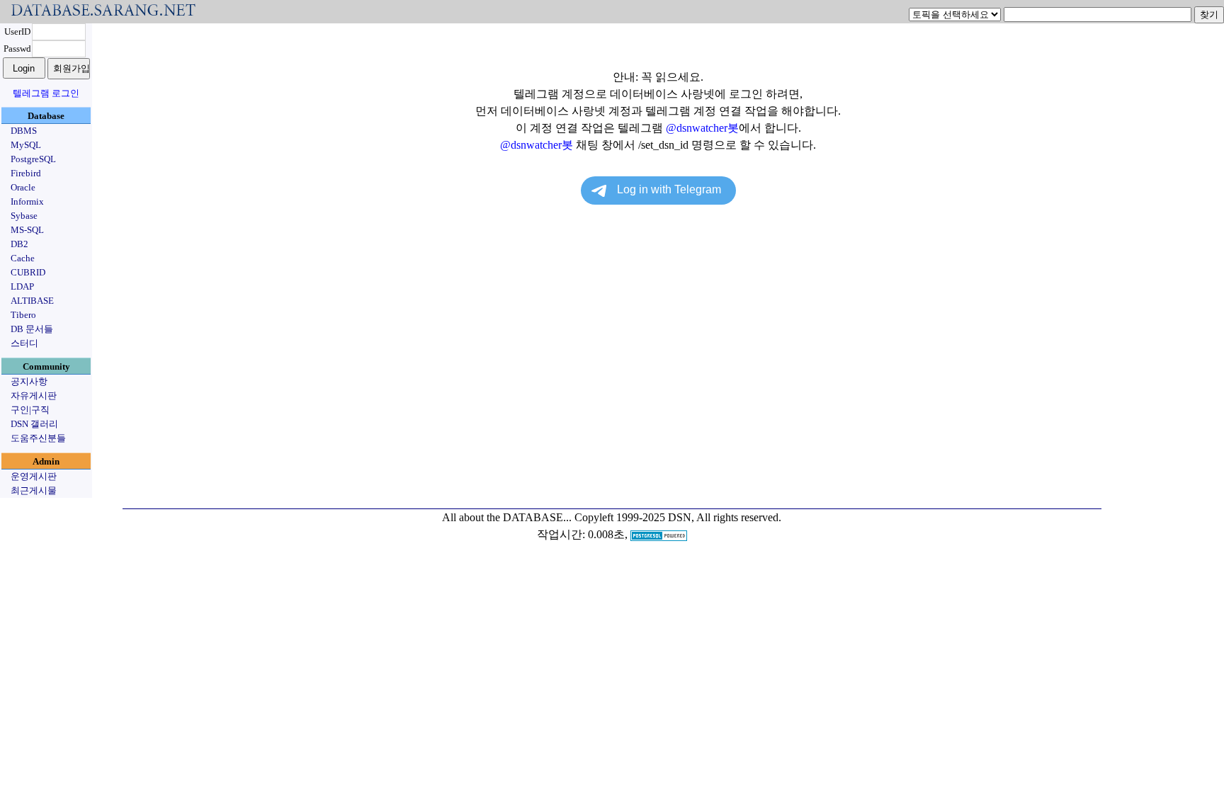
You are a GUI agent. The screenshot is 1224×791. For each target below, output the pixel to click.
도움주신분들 (38, 438)
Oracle (23, 187)
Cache (23, 258)
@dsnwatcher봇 (702, 128)
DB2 (19, 244)
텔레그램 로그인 (46, 93)
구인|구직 (30, 409)
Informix (27, 201)
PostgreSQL (33, 159)
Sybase (24, 215)
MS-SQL (27, 229)
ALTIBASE (32, 300)
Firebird (26, 173)
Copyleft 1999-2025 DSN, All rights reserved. (677, 517)
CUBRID (28, 272)
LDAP (22, 286)
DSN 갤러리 (34, 424)
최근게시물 (34, 490)
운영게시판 (34, 476)
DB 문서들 (32, 329)
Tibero (23, 314)
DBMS (24, 130)
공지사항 (29, 381)
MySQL (26, 145)
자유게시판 (34, 395)
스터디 (24, 343)
